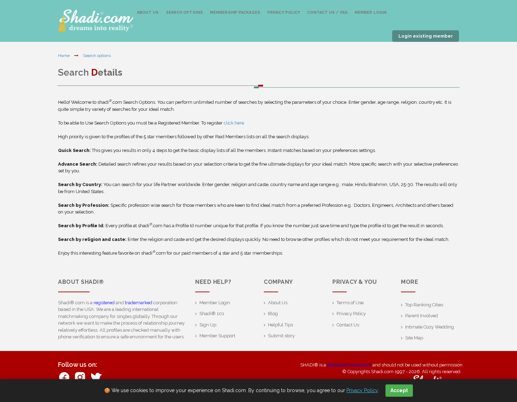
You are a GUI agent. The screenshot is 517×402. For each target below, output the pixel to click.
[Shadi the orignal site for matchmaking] (95, 21)
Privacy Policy (283, 12)
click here (234, 123)
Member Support (217, 335)
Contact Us (348, 324)
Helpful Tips (280, 324)
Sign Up (207, 324)
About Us (148, 12)
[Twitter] (96, 376)
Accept (399, 390)
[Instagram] (80, 376)
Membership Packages (235, 12)
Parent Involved (421, 315)
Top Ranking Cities (424, 304)
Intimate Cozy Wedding (429, 327)
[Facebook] (64, 376)
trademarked (138, 302)
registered (104, 302)
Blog (273, 313)
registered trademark (349, 365)
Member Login (371, 12)
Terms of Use (350, 302)
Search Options (184, 12)
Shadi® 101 (211, 313)
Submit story (281, 335)
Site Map (414, 337)
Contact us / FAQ (327, 12)
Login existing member (425, 36)
